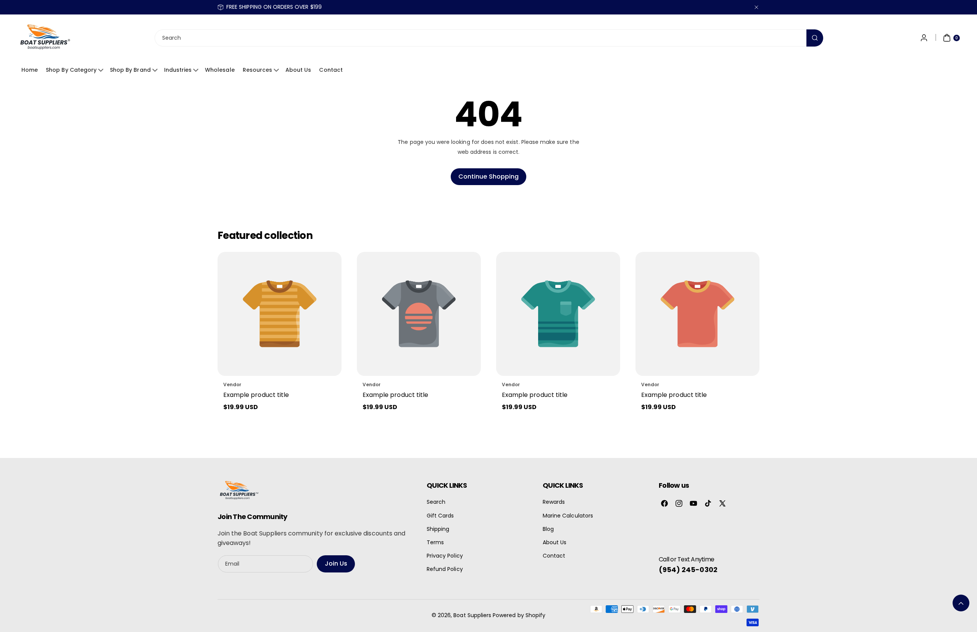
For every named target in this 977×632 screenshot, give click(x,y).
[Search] (814, 38)
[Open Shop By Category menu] (102, 70)
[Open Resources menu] (277, 70)
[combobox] (488, 38)
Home (29, 70)
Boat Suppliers (472, 615)
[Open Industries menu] (197, 70)
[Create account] (924, 38)
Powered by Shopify (519, 615)
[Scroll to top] (961, 603)
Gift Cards (440, 515)
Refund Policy (445, 569)
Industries (178, 70)
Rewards (554, 502)
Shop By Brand (130, 70)
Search (436, 502)
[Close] (756, 7)
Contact (330, 70)
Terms (435, 542)
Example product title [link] (256, 394)
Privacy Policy (445, 555)
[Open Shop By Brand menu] (156, 70)
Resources (257, 70)
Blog (548, 529)
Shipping (438, 529)
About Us (298, 70)
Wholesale (219, 70)
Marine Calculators (568, 515)
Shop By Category (71, 70)
